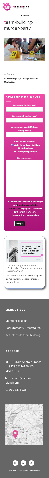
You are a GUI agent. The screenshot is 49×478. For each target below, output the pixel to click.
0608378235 (18, 389)
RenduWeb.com (33, 470)
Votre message (24, 158)
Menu (26, 15)
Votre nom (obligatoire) (24, 105)
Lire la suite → (12, 282)
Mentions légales (16, 320)
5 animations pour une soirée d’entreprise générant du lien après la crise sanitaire (24, 268)
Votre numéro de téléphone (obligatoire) (24, 129)
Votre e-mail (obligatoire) (24, 116)
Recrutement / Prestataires (23, 327)
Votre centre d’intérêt (26, 146)
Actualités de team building (22, 335)
